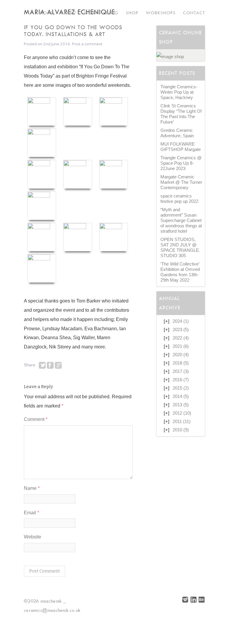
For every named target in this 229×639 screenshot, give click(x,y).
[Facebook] (50, 365)
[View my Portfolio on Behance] (202, 601)
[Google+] (58, 365)
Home (46, 13)
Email (31, 512)
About (68, 13)
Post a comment (87, 44)
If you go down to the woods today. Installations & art (73, 31)
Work (91, 13)
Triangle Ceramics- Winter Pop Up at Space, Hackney (178, 92)
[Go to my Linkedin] (194, 601)
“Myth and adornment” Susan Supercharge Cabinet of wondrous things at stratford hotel (181, 220)
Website (32, 536)
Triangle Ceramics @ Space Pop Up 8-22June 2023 (181, 163)
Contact (194, 13)
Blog (112, 13)
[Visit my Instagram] (185, 601)
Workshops (161, 13)
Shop (132, 13)
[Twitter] (42, 365)
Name (32, 488)
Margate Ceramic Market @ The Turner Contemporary (181, 182)
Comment (35, 419)
